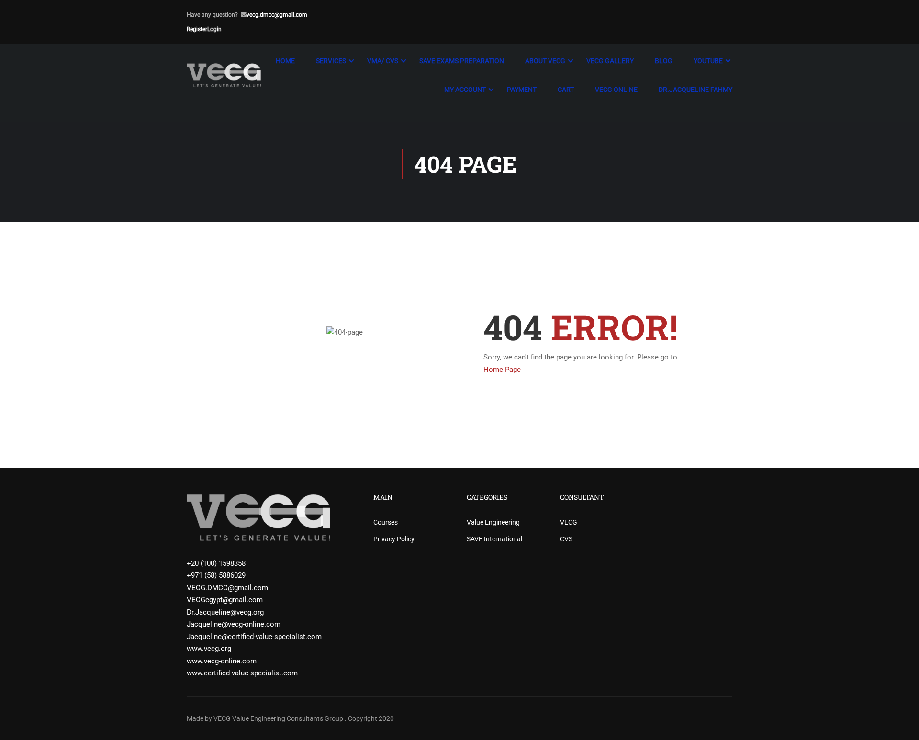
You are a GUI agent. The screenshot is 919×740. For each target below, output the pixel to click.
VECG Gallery (610, 61)
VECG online (616, 89)
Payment (522, 89)
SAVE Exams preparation (461, 61)
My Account (465, 89)
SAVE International (494, 539)
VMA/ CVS (382, 61)
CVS (566, 539)
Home (285, 61)
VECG (568, 522)
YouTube (708, 61)
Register (197, 29)
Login (214, 29)
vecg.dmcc (260, 14)
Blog (663, 61)
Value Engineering (493, 522)
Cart (566, 89)
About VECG (545, 61)
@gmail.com (290, 14)
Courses (385, 522)
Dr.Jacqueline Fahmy (695, 89)
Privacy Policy (394, 539)
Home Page (502, 369)
